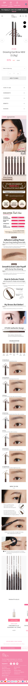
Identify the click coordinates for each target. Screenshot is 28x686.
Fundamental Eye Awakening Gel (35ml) (14, 626)
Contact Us (17, 673)
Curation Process (6, 670)
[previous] (2, 40)
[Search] (23, 16)
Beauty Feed (5, 675)
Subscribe (24, 648)
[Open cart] (26, 16)
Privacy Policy (17, 670)
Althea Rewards (6, 673)
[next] (26, 40)
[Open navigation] (2, 16)
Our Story (4, 667)
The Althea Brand (6, 672)
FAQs (15, 668)
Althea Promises (6, 668)
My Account (17, 667)
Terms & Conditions (19, 672)
